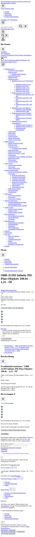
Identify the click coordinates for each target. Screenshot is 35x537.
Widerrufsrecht (8, 496)
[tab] (18, 348)
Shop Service (5, 489)
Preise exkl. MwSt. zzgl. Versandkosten (12, 308)
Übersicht (4, 55)
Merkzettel (4, 57)
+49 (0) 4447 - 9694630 (8, 471)
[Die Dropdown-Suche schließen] (25, 26)
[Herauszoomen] (2, 297)
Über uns (7, 482)
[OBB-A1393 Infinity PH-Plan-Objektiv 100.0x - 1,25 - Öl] (17, 292)
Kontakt (6, 12)
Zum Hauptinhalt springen (9, 1)
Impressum (7, 13)
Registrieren (13, 20)
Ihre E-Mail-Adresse (7, 444)
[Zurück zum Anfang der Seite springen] (2, 522)
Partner (6, 485)
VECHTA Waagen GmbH (9, 479)
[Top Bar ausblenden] (3, 6)
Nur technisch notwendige (8, 531)
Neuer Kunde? (25, 441)
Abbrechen (4, 451)
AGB (6, 498)
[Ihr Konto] (3, 39)
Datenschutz (8, 15)
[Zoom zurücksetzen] (7, 297)
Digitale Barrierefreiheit (11, 16)
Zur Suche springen (23, 1)
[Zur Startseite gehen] (7, 8)
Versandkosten (5, 506)
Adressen (21, 55)
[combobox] (9, 27)
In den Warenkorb (6, 339)
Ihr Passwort (5, 446)
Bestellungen (28, 55)
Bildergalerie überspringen (8, 290)
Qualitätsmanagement (10, 483)
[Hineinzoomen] (11, 297)
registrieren (7, 53)
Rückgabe (7, 494)
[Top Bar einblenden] (3, 65)
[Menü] (3, 22)
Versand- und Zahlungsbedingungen (15, 493)
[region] (17, 296)
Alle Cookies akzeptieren (8, 533)
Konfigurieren (20, 531)
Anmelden (4, 20)
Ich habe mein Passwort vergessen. (11, 448)
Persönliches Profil (12, 55)
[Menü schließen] (3, 49)
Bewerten (3, 328)
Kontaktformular (15, 476)
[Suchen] (20, 26)
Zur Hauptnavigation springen (16, 2)
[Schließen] (1, 295)
